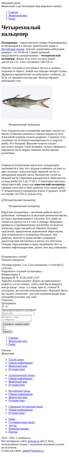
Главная (13, 12)
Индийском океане (12, 49)
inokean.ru (33, 441)
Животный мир (17, 15)
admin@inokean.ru (33, 450)
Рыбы (11, 18)
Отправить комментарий (16, 324)
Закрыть (7, 331)
